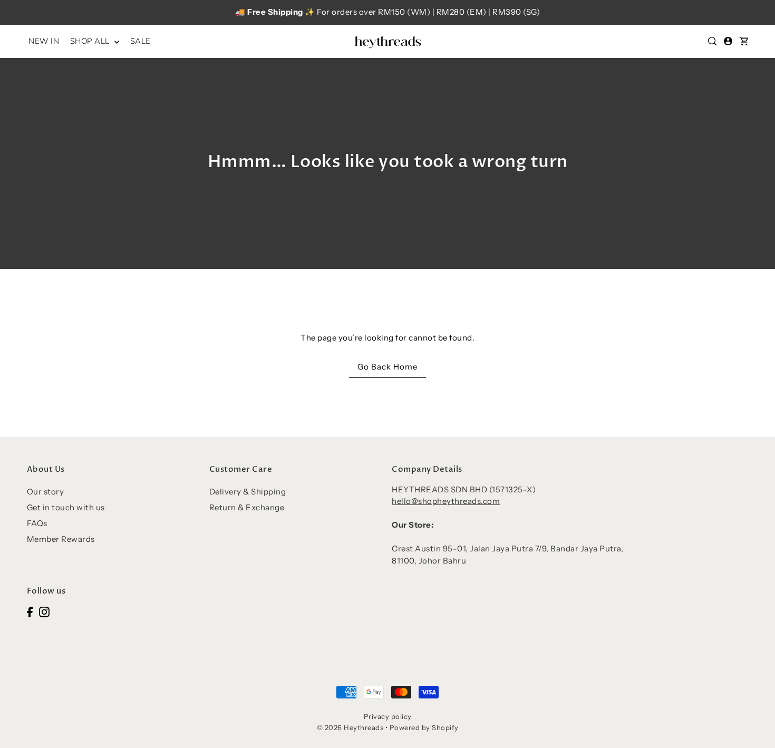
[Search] (712, 41)
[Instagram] (44, 611)
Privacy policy (388, 716)
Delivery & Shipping (247, 492)
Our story (45, 492)
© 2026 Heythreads (350, 727)
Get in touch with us (66, 507)
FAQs (37, 523)
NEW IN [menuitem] (43, 41)
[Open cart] (744, 41)
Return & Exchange (247, 507)
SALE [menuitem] (140, 41)
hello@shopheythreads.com (446, 501)
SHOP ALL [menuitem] (91, 41)
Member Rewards (61, 539)
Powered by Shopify (424, 727)
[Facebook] (30, 611)
